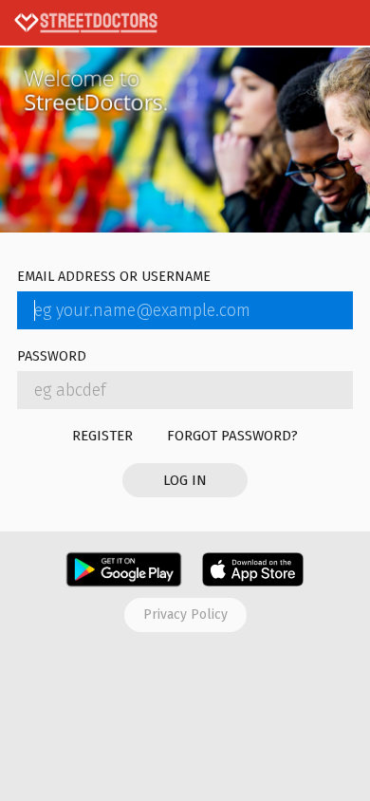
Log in (185, 480)
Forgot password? (232, 435)
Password (51, 357)
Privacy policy (185, 614)
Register (102, 435)
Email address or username (114, 277)
